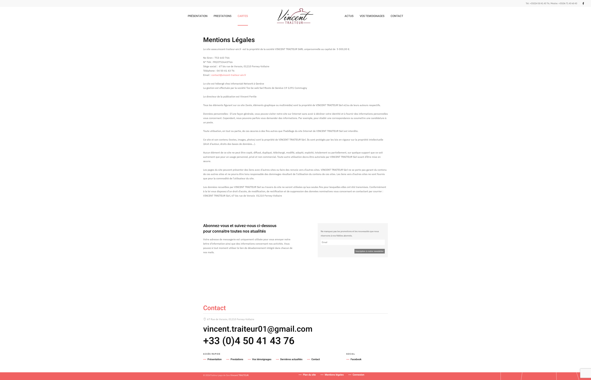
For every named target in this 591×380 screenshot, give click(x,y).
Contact (315, 359)
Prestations (237, 359)
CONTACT (397, 16)
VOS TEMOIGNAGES (372, 16)
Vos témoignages (261, 359)
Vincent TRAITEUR (239, 375)
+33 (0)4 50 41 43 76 (248, 341)
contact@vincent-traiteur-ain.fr (228, 74)
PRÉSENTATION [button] (197, 16)
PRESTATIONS (222, 16)
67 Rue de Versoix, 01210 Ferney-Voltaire (230, 319)
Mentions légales (334, 375)
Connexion (358, 375)
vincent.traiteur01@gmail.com (257, 329)
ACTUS (349, 16)
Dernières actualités (291, 359)
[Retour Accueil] (295, 16)
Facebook (356, 359)
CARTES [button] (243, 16)
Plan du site (309, 375)
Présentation (214, 359)
